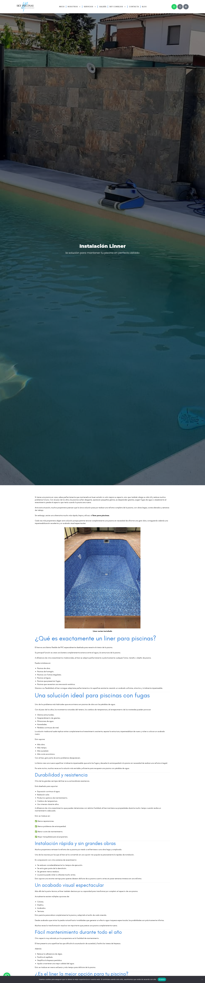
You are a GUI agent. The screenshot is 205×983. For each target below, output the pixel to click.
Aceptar (162, 979)
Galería (102, 7)
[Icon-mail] (186, 6)
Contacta (134, 7)
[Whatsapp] (174, 6)
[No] (202, 979)
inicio (62, 7)
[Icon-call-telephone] (180, 6)
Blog (144, 7)
